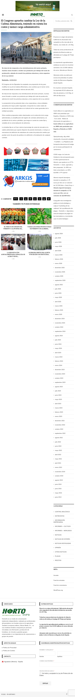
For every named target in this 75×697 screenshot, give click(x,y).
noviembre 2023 (60, 374)
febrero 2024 (59, 361)
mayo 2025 (58, 297)
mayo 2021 (58, 459)
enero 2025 (58, 314)
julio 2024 (58, 340)
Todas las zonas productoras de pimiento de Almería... (39, 228)
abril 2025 (58, 301)
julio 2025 (58, 289)
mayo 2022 (58, 450)
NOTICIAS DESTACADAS (63, 543)
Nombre (41, 656)
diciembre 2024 (60, 318)
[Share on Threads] (44, 198)
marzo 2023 (58, 408)
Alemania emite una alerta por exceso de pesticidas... (39, 253)
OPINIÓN (58, 547)
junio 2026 (58, 242)
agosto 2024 (59, 335)
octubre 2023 (59, 378)
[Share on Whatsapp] (35, 198)
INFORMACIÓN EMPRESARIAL (59, 521)
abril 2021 (58, 463)
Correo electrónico (46, 661)
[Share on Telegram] (39, 198)
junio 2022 (58, 446)
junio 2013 (58, 497)
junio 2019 (58, 484)
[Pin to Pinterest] (30, 198)
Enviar (45, 683)
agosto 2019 (59, 480)
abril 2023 (58, 403)
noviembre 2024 (60, 323)
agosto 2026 (59, 233)
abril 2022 (58, 454)
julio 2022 (58, 442)
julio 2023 (58, 391)
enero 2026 (58, 263)
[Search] (72, 15)
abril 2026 (58, 250)
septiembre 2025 (60, 280)
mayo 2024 (58, 348)
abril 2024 (58, 352)
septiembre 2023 (60, 382)
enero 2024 (58, 365)
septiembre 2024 (60, 331)
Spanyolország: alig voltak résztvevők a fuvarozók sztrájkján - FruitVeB (64, 139)
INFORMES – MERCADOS (63, 530)
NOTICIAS (58, 535)
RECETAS (58, 560)
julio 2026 (58, 238)
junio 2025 (58, 293)
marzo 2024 (58, 357)
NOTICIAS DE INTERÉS (62, 539)
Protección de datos (46, 671)
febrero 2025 (59, 310)
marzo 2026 (58, 255)
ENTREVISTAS (59, 516)
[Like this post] (16, 198)
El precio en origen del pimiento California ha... (13, 228)
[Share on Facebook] (21, 198)
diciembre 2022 (60, 420)
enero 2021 (58, 467)
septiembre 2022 (60, 433)
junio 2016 (58, 488)
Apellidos (59, 656)
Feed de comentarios (60, 585)
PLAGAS (57, 556)
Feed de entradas (59, 580)
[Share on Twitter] (26, 198)
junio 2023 (58, 395)
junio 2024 (58, 344)
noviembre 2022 (60, 425)
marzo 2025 (58, 306)
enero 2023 (58, 416)
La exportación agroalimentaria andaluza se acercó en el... (13, 254)
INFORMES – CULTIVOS (63, 526)
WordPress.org (58, 590)
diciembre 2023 (60, 369)
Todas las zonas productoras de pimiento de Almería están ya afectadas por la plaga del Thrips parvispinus (55, 618)
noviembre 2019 (60, 471)
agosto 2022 (59, 437)
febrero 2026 (59, 259)
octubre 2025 (59, 276)
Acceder (56, 575)
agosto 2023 (59, 386)
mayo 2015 (58, 493)
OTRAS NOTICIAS (61, 552)
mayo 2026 (58, 246)
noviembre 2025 (60, 272)
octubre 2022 (59, 429)
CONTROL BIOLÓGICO (62, 511)
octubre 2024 (59, 327)
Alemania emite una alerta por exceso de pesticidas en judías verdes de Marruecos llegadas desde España (55, 634)
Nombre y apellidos (46, 650)
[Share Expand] (49, 198)
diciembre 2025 (60, 267)
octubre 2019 (59, 476)
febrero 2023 (59, 412)
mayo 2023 (58, 399)
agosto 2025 (59, 284)
